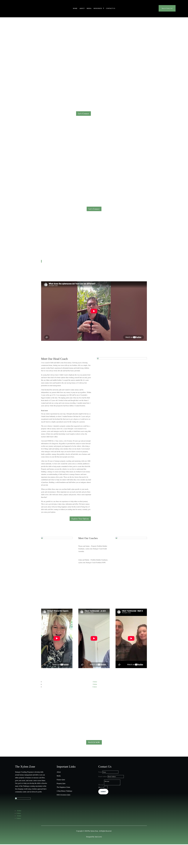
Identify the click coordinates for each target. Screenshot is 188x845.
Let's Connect (83, 113)
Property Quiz (61, 783)
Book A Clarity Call (167, 8)
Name (100, 772)
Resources (98, 8)
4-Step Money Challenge (64, 791)
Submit (103, 791)
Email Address (102, 776)
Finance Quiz (61, 780)
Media (89, 8)
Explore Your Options (80, 518)
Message (101, 785)
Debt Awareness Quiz (63, 795)
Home (75, 8)
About (82, 8)
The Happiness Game (63, 787)
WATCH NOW (94, 742)
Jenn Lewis (98, 837)
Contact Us (110, 8)
